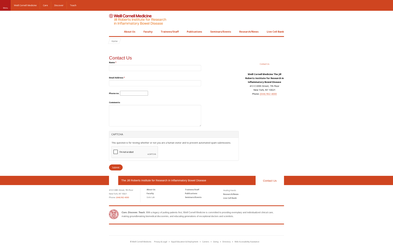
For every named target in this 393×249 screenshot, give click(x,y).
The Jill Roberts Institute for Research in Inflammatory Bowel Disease (163, 180)
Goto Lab (151, 197)
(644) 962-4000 (268, 93)
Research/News (249, 31)
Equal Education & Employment (184, 241)
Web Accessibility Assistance (247, 241)
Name (112, 62)
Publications (194, 31)
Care (45, 5)
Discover (59, 5)
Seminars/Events (220, 31)
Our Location (113, 180)
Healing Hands (229, 190)
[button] (387, 5)
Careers (205, 241)
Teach (73, 5)
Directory (226, 241)
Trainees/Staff (170, 31)
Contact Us (120, 57)
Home (112, 32)
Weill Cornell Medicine (25, 5)
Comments (114, 102)
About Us (129, 31)
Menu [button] (5, 8)
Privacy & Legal (160, 241)
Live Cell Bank (275, 31)
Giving (215, 241)
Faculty (148, 31)
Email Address (117, 77)
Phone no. (114, 93)
